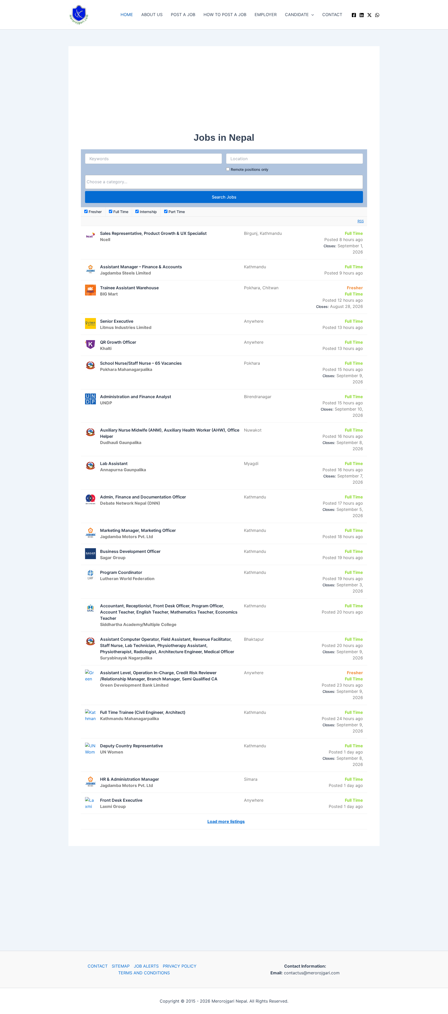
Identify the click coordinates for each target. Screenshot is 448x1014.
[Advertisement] (224, 95)
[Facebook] (354, 15)
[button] (311, 14)
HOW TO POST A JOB (225, 14)
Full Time (120, 211)
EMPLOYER (266, 14)
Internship (148, 211)
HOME (127, 14)
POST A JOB (183, 14)
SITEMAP (121, 966)
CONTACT (332, 14)
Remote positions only (249, 169)
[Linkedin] (361, 15)
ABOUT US (152, 14)
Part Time (176, 211)
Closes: (330, 246)
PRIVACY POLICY (180, 966)
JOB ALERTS (146, 966)
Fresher (95, 211)
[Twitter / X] (369, 15)
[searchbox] (224, 182)
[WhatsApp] (377, 15)
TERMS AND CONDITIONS (144, 972)
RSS (361, 221)
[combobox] (224, 182)
